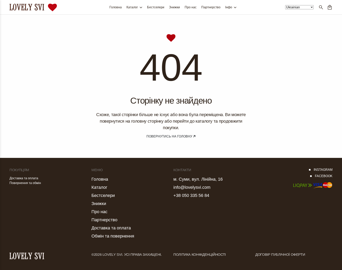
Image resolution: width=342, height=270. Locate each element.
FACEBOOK (323, 176)
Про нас (191, 7)
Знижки (174, 7)
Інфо (229, 7)
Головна (115, 7)
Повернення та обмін (25, 183)
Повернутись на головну (169, 136)
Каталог (132, 7)
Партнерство (210, 7)
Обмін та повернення (112, 236)
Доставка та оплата (24, 178)
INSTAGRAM (323, 169)
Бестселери (155, 7)
